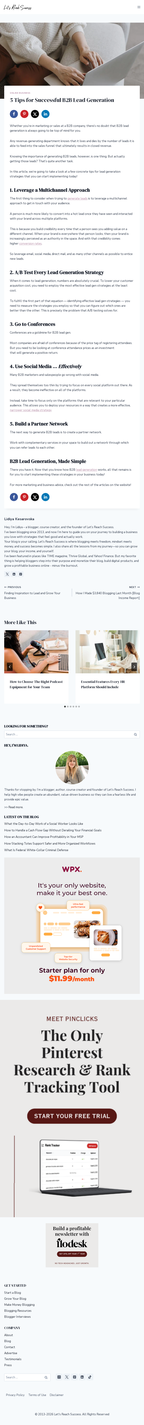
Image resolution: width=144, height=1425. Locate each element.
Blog (7, 1341)
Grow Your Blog (15, 1299)
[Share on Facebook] (14, 114)
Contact (9, 1347)
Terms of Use (37, 1395)
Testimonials (12, 1359)
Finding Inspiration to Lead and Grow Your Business (32, 593)
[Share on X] (35, 114)
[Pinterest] (74, 1377)
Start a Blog (12, 1293)
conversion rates (30, 244)
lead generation (86, 470)
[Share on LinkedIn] (45, 114)
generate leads (77, 198)
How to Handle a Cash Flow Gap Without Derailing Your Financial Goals (53, 830)
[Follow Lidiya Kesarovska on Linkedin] (14, 574)
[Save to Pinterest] (24, 114)
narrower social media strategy (30, 410)
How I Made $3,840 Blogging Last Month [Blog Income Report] (108, 593)
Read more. (15, 807)
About (8, 1335)
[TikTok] (90, 1377)
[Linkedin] (82, 1377)
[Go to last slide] (10, 667)
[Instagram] (59, 1377)
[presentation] (36, 651)
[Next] (134, 667)
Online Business (20, 93)
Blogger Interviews (17, 1317)
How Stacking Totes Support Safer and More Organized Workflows (49, 844)
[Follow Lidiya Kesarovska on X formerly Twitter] (7, 574)
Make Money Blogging (19, 1305)
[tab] (65, 706)
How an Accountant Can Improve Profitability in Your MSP (43, 837)
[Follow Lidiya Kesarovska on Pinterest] (21, 574)
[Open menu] (139, 7)
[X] (66, 1377)
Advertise (10, 1353)
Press (8, 1365)
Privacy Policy (15, 1395)
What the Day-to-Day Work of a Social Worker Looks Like (44, 824)
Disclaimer (57, 1395)
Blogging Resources (17, 1311)
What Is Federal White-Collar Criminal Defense (36, 850)
